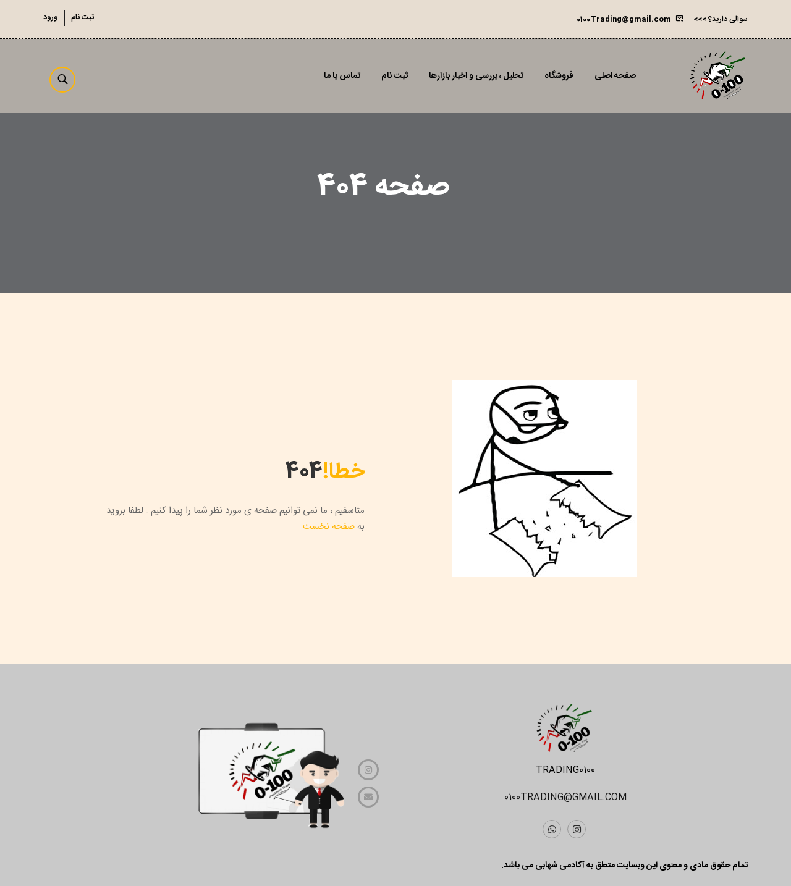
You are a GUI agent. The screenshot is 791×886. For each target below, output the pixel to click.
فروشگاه (558, 76)
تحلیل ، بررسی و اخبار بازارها (476, 76)
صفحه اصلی (615, 76)
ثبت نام (83, 17)
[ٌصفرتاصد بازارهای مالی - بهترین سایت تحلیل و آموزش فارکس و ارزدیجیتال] (717, 76)
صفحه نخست (329, 526)
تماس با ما (342, 76)
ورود (50, 17)
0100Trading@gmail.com (624, 19)
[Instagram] (576, 829)
